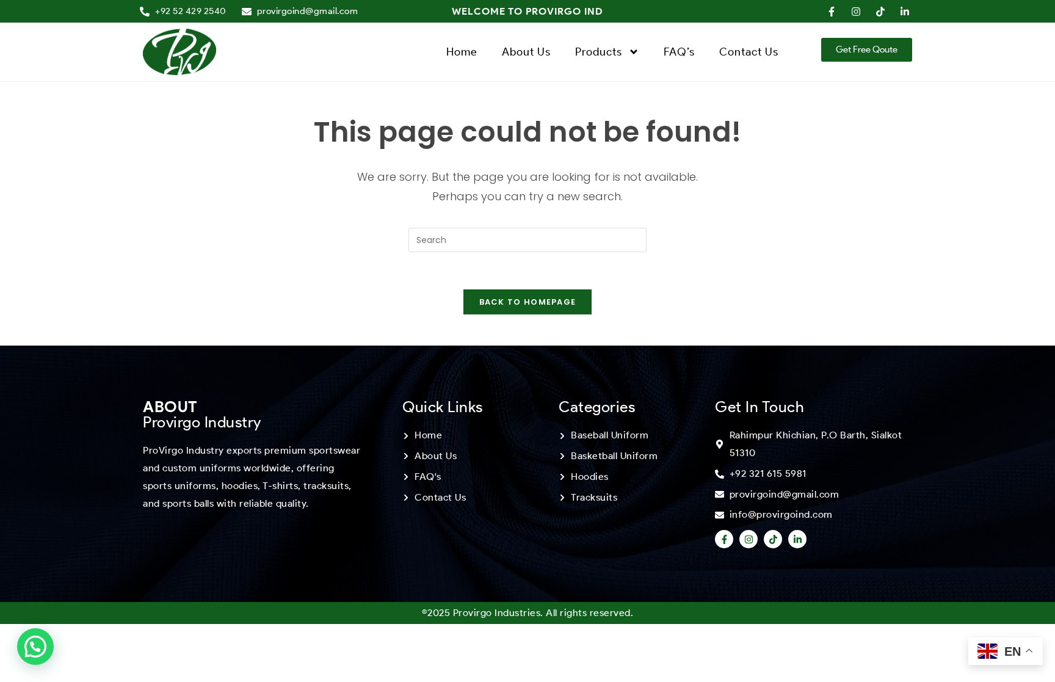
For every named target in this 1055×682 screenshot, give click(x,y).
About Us (526, 52)
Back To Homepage (527, 302)
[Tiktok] (773, 539)
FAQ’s (679, 52)
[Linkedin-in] (797, 539)
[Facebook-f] (724, 539)
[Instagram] (748, 539)
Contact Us (748, 52)
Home (461, 52)
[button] (35, 646)
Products (598, 52)
